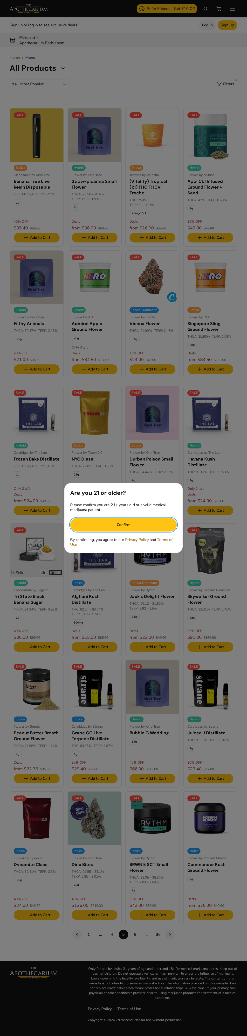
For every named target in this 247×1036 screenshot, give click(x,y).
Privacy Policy (137, 539)
